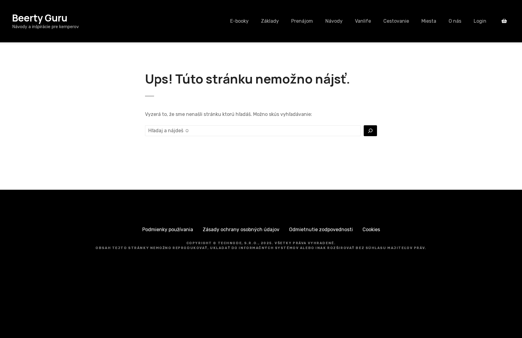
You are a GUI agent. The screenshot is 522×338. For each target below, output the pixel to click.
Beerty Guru (39, 18)
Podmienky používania (167, 229)
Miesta (428, 21)
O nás (455, 21)
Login (480, 21)
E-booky (239, 21)
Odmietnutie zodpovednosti (321, 229)
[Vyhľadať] (370, 130)
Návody (334, 21)
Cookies (371, 229)
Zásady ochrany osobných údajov (241, 229)
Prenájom (302, 21)
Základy (270, 21)
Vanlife (363, 21)
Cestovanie (396, 21)
